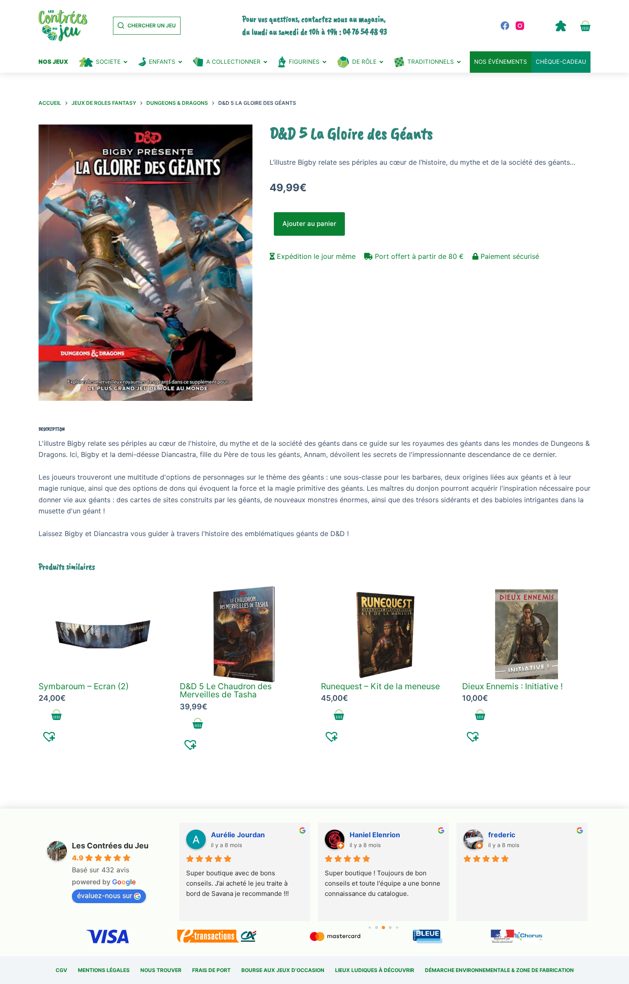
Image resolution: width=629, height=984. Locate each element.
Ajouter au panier (309, 223)
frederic (501, 834)
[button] (49, 736)
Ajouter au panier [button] (57, 715)
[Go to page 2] (383, 928)
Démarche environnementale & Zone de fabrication (499, 970)
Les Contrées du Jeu (110, 845)
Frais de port (211, 970)
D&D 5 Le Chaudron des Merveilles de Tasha (226, 690)
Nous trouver (160, 970)
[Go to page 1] (376, 927)
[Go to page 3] (390, 927)
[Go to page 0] (370, 928)
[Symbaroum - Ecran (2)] (103, 634)
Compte (560, 25)
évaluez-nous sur (104, 895)
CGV (61, 970)
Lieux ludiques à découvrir (374, 970)
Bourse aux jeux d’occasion (282, 970)
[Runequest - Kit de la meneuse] (385, 634)
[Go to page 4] (397, 928)
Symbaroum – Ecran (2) (84, 686)
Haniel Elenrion (375, 834)
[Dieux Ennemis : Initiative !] (526, 634)
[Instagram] (520, 25)
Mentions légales (104, 970)
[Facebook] (505, 25)
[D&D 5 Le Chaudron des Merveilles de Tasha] (244, 634)
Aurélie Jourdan (238, 834)
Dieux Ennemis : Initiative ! (512, 686)
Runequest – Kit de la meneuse (380, 686)
